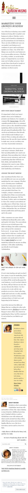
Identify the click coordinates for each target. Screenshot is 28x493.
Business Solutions (9, 398)
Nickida (17, 325)
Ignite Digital (9, 240)
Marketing (15, 399)
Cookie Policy (10, 486)
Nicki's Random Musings (14, 8)
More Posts (17, 383)
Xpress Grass (14, 121)
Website (16, 385)
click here (16, 309)
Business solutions (9, 399)
